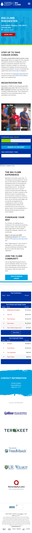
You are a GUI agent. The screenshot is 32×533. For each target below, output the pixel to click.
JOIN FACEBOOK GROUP (16, 277)
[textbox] (16, 155)
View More (16, 332)
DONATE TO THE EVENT (16, 147)
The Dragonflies (11, 352)
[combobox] (16, 155)
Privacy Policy (9, 529)
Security (14, 528)
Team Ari (9, 314)
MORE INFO (8, 34)
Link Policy (23, 529)
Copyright (28, 528)
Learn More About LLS (16, 526)
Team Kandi (10, 323)
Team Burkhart (11, 319)
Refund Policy (4, 529)
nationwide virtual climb (19, 73)
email (21, 514)
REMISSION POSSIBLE (13, 310)
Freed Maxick (11, 348)
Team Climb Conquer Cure (14, 327)
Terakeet (9, 343)
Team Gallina (10, 357)
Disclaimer (19, 528)
